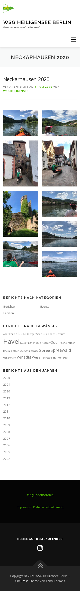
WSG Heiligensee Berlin (37, 22)
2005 (6, 452)
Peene (63, 342)
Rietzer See (17, 350)
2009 (6, 425)
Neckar (46, 342)
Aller (6, 333)
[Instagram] (40, 548)
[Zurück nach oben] (40, 566)
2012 (6, 405)
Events (44, 307)
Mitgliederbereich (40, 495)
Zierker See (60, 357)
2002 (6, 459)
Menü (72, 39)
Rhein (6, 350)
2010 (6, 418)
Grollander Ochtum (54, 333)
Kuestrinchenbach (30, 342)
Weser (37, 357)
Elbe (19, 333)
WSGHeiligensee (15, 91)
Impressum (24, 507)
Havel (11, 341)
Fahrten (8, 313)
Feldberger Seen (32, 333)
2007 (6, 439)
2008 (6, 432)
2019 (6, 398)
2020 (6, 391)
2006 (6, 445)
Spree (44, 350)
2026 (6, 378)
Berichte (9, 307)
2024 (6, 384)
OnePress (21, 581)
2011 (6, 411)
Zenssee (47, 357)
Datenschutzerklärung (48, 507)
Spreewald (61, 350)
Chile (12, 333)
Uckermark (9, 357)
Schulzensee (31, 350)
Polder (71, 342)
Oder (54, 342)
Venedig (24, 357)
